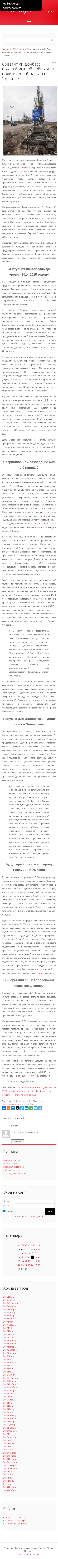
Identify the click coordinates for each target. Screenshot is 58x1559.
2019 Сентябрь (10, 1415)
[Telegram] (40, 1108)
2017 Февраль (10, 1318)
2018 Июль (8, 1371)
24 (26, 1265)
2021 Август (9, 1484)
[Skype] (36, 1108)
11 (29, 1257)
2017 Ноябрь (9, 1346)
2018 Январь (9, 1353)
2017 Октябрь (10, 1343)
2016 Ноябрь (9, 1309)
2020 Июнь (8, 1443)
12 (28, 49)
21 (39, 1261)
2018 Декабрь (10, 1387)
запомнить (10, 1211)
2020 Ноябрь (9, 1459)
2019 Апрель (9, 1399)
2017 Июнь (8, 1331)
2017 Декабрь (10, 1349)
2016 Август (9, 1299)
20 (35, 1261)
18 (29, 1261)
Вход (21, 1554)
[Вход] (23, 1125)
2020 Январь (9, 1427)
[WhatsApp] (31, 1108)
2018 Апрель (9, 1362)
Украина (42, 1101)
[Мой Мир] (13, 1108)
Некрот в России (11, 1160)
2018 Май (7, 1365)
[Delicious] (22, 1108)
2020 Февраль (10, 1430)
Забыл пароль (22, 1216)
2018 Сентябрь (10, 1377)
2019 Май (7, 1402)
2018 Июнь (8, 1368)
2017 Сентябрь (10, 1340)
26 (32, 1265)
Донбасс (33, 1104)
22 (19, 1265)
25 (29, 1265)
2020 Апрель (9, 1437)
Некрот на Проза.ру (15, 1520)
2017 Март (8, 1321)
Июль (21, 49)
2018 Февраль (10, 1356)
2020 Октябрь (10, 1455)
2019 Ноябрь (9, 1421)
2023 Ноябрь (9, 1487)
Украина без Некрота (13, 1166)
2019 (14, 49)
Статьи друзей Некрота (14, 1173)
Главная (6, 49)
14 (39, 1257)
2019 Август (9, 1412)
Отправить (18, 1141)
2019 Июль (8, 1409)
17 (26, 1261)
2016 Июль (8, 1296)
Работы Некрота (20, 1101)
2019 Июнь (8, 1405)
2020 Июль (8, 1446)
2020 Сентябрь (10, 1452)
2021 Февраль (10, 1468)
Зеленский (47, 523)
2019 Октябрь (10, 1418)
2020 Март (8, 1434)
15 (19, 1261)
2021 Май (7, 1477)
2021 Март (8, 1471)
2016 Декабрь (10, 1312)
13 (35, 1257)
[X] (17, 1108)
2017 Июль (8, 1334)
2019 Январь (9, 1390)
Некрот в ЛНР (10, 1163)
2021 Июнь (8, 1480)
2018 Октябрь (10, 1381)
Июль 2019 (29, 1245)
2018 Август (9, 1374)
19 (32, 1261)
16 (22, 1261)
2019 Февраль (10, 1393)
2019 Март (8, 1396)
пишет (41, 972)
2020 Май (7, 1440)
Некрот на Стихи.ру (15, 1517)
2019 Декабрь (10, 1424)
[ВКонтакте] (4, 1108)
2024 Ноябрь (9, 1490)
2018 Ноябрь (9, 1384)
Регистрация (37, 1216)
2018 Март (8, 1359)
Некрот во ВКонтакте (16, 1523)
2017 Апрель (9, 1324)
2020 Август (9, 1449)
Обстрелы (26, 167)
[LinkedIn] (27, 1108)
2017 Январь (9, 1315)
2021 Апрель (9, 1474)
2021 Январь (9, 1465)
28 (39, 1265)
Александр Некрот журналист (15, 1104)
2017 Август (9, 1337)
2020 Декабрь (10, 1462)
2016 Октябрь (10, 1306)
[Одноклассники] (8, 1108)
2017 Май (7, 1328)
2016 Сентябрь (10, 1303)
